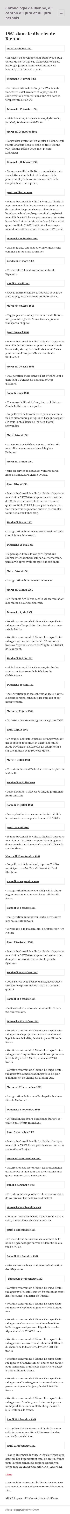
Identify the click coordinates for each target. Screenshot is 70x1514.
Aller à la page (31, 1498)
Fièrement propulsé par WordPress (22, 1509)
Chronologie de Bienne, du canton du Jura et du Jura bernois (29, 12)
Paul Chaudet (27, 247)
